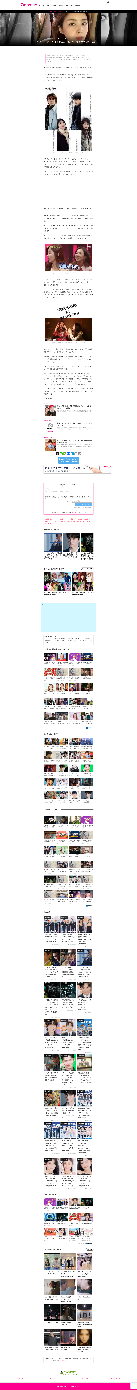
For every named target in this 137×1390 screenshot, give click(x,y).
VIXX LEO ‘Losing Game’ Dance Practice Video (84, 1324)
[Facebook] (68, 454)
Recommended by (82, 727)
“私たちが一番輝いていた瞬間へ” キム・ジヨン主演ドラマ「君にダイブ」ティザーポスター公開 (84, 1077)
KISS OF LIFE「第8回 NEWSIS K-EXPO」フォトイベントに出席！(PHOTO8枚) (84, 939)
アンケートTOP (86, 568)
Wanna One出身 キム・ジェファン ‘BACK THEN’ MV (67, 1299)
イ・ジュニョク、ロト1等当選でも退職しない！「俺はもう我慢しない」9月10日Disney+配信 (84, 972)
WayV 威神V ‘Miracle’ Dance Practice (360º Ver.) (51, 1350)
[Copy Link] (80, 454)
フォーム (74, 512)
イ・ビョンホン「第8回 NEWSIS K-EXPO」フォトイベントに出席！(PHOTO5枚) (84, 1004)
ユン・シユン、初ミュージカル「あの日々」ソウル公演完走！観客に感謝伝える (51, 1112)
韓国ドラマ (133, 38)
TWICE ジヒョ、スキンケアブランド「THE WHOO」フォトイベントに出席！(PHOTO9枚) (68, 1180)
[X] (57, 454)
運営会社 (64, 1360)
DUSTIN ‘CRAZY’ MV (51, 1322)
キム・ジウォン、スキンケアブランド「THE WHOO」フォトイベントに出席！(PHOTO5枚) (84, 1180)
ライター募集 (84, 1378)
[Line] (61, 454)
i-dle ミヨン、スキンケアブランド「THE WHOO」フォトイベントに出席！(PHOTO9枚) (51, 1180)
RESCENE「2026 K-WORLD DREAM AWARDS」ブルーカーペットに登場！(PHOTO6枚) (84, 1112)
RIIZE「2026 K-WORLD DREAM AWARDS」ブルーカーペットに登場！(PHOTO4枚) (51, 1145)
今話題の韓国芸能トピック (76, 521)
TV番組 (87, 519)
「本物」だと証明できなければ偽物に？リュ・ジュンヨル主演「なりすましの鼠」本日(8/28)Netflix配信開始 (51, 1007)
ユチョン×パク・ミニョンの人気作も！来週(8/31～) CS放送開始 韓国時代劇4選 (68, 972)
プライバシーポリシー (117, 1378)
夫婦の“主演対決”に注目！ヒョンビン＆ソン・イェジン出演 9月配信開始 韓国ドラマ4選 (51, 972)
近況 (50, 523)
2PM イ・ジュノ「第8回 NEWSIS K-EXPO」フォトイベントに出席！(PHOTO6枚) (68, 1042)
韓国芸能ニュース (52, 519)
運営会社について (20, 1378)
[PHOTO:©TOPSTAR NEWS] (51, 924)
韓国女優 (74, 519)
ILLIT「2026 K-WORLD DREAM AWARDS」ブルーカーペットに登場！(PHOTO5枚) (68, 1145)
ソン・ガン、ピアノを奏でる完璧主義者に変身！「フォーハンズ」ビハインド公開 (68, 1112)
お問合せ (52, 1378)
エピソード (49, 521)
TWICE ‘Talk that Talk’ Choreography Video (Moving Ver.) (84, 1274)
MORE (89, 1249)
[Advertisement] (68, 191)
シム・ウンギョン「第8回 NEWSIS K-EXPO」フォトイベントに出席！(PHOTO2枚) (51, 1042)
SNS (80, 519)
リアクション (60, 521)
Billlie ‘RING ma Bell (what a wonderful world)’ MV (84, 1350)
